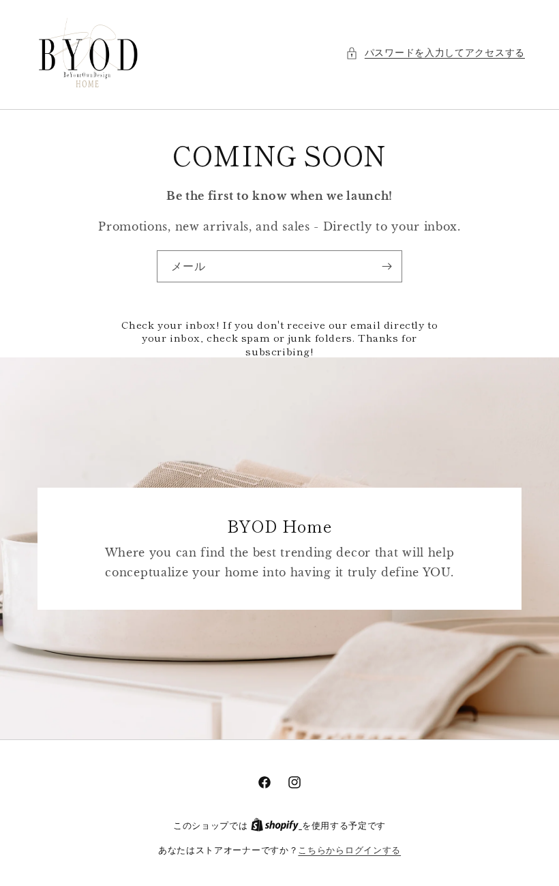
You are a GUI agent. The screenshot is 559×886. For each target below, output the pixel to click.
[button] (435, 52)
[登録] (387, 266)
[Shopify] (276, 825)
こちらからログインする (349, 850)
